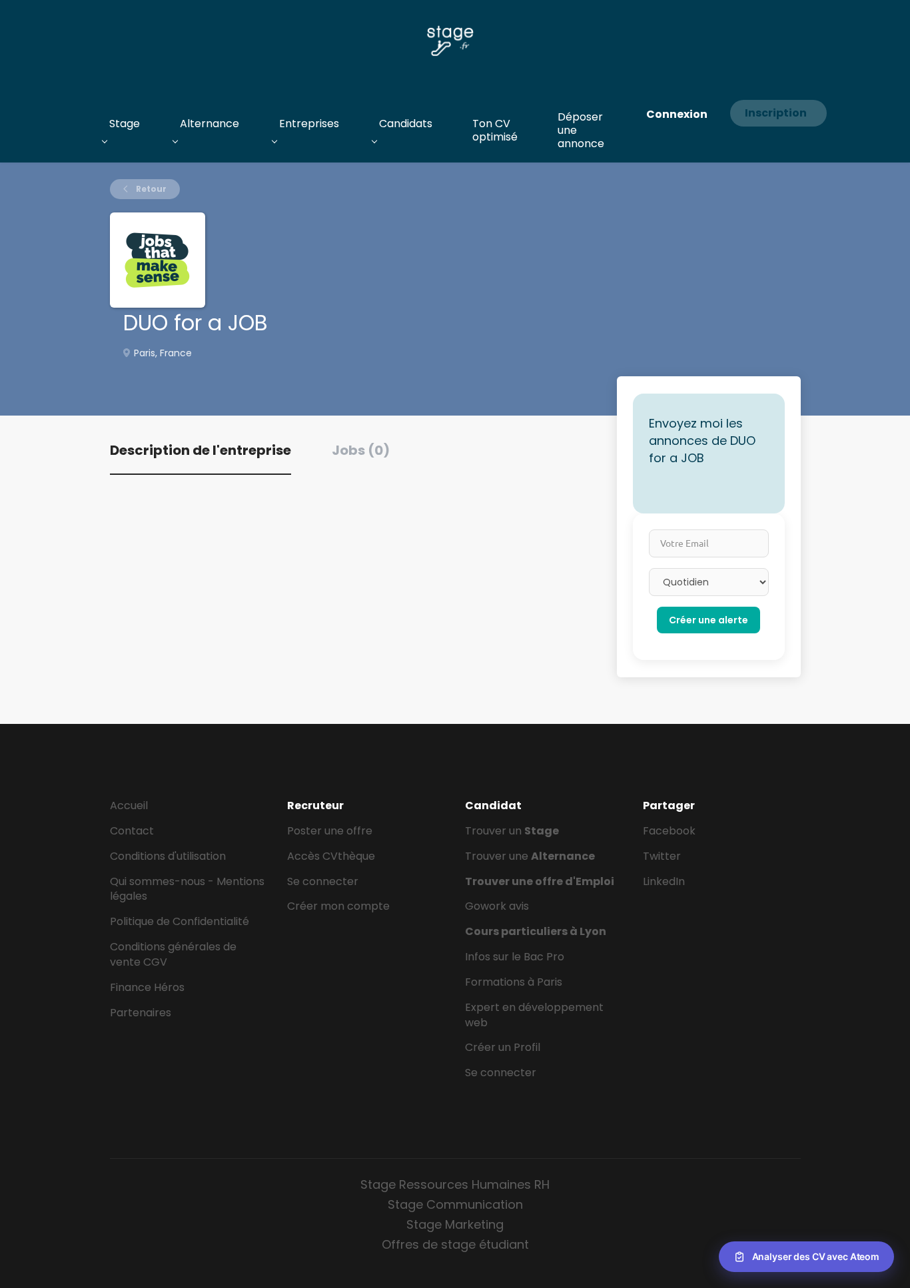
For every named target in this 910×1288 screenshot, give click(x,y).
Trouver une (530, 856)
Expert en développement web (534, 1015)
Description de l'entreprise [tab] (200, 450)
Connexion (676, 114)
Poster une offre (329, 830)
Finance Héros (147, 987)
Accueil (129, 805)
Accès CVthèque (331, 856)
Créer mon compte (338, 906)
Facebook (669, 830)
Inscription (776, 113)
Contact (132, 830)
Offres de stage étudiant (455, 1244)
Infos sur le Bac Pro (514, 956)
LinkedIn (664, 881)
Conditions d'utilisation (168, 856)
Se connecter (322, 881)
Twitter (662, 856)
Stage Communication (455, 1204)
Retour (150, 188)
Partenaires (140, 1012)
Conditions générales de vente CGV (173, 954)
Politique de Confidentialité (179, 921)
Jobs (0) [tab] (361, 450)
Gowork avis (497, 906)
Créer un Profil (502, 1047)
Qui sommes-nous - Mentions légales (187, 889)
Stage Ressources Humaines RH (455, 1184)
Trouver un (512, 830)
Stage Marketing (455, 1224)
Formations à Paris (513, 982)
